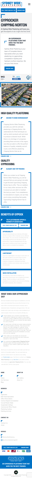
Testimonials (6, 357)
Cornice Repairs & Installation (9, 401)
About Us (19, 380)
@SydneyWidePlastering (8, 437)
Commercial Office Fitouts (8, 407)
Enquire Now (21, 10)
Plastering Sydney (6, 409)
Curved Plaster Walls (7, 403)
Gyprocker (4, 394)
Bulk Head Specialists (7, 396)
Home (2, 378)
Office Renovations (6, 399)
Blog (2, 382)
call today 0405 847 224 (8, 10)
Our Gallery (20, 378)
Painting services (6, 411)
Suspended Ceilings (7, 405)
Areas (2, 425)
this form (16, 359)
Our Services (5, 380)
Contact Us (4, 423)
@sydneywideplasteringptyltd (10, 440)
